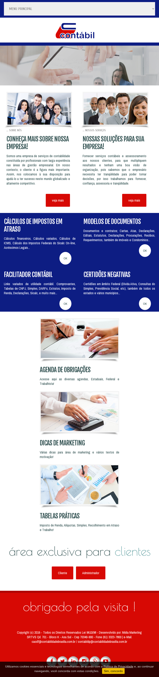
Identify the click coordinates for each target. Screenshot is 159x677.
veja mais (58, 200)
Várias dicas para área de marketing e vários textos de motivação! (79, 454)
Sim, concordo (113, 671)
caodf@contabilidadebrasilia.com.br (54, 641)
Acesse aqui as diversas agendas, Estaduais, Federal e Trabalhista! (79, 381)
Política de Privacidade (118, 666)
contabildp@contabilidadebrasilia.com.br (102, 641)
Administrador (90, 573)
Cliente (62, 573)
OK (65, 258)
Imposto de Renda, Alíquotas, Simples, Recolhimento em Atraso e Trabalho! (79, 527)
